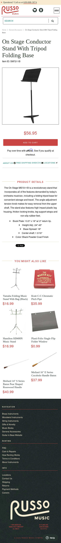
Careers (5, 492)
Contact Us (7, 478)
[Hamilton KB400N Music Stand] (16, 334)
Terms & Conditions (11, 458)
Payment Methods (10, 489)
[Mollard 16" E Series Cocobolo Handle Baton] (44, 368)
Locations (50, 163)
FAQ (4, 447)
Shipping (6, 482)
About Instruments (10, 462)
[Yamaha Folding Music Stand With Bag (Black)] (16, 291)
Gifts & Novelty (8, 424)
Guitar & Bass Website (12, 435)
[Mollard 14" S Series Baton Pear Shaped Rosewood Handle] (16, 376)
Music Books (7, 427)
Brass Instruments (10, 413)
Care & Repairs (9, 451)
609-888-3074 (30, 2)
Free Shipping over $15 (28, 163)
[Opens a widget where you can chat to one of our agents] (50, 538)
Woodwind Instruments (12, 417)
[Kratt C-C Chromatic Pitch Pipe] (44, 291)
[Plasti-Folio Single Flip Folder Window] (44, 334)
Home (4, 30)
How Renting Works (11, 455)
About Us (8, 163)
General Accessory (15, 30)
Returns (5, 485)
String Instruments (10, 420)
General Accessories (11, 431)
